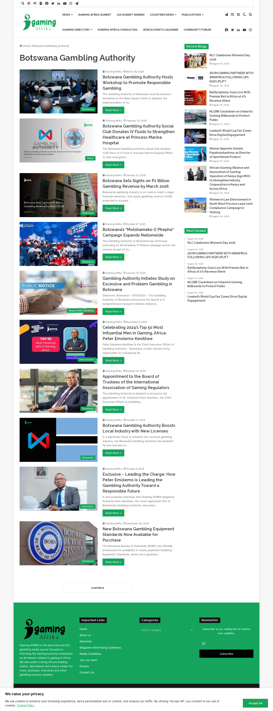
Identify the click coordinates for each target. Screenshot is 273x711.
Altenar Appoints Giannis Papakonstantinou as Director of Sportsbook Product (229, 152)
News (66, 14)
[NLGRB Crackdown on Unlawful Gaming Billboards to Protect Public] (195, 116)
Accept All (255, 703)
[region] (136, 699)
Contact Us (87, 672)
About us (85, 635)
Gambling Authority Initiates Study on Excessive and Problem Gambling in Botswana (139, 284)
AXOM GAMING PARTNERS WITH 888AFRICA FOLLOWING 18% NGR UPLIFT (231, 77)
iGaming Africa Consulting (117, 29)
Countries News (162, 14)
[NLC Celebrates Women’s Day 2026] (195, 60)
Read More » (113, 110)
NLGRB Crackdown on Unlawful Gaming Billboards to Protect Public (231, 115)
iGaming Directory (76, 29)
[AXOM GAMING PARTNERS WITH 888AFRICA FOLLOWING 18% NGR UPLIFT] (195, 78)
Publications (191, 14)
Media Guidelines (90, 653)
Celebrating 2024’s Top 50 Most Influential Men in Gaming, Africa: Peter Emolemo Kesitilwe (135, 333)
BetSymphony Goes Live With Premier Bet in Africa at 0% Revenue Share (229, 96)
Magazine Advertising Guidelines (100, 647)
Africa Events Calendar (160, 29)
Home (26, 45)
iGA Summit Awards (130, 14)
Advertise (86, 641)
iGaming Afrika (114, 71)
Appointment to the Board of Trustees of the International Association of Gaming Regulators (136, 382)
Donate (84, 666)
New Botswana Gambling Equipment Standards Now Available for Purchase (138, 534)
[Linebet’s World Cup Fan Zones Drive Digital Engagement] (195, 136)
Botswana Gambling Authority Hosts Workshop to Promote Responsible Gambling (138, 83)
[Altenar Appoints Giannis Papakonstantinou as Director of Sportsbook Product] (195, 153)
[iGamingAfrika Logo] (40, 22)
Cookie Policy (25, 705)
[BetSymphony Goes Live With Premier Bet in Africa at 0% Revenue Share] (195, 97)
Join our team (88, 660)
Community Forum (197, 29)
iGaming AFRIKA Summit (94, 14)
